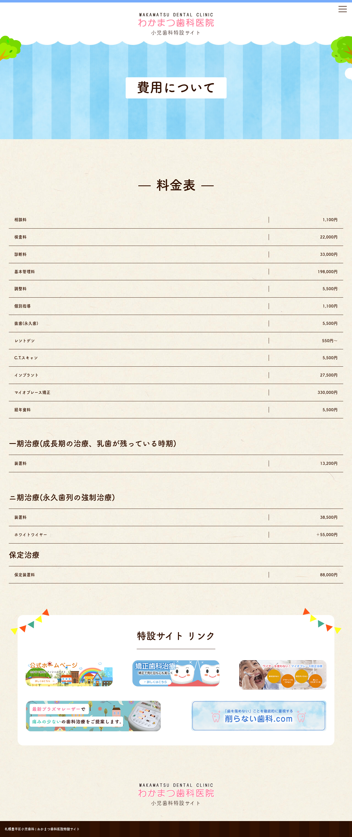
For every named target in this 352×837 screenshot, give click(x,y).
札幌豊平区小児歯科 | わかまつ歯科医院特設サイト (42, 829)
